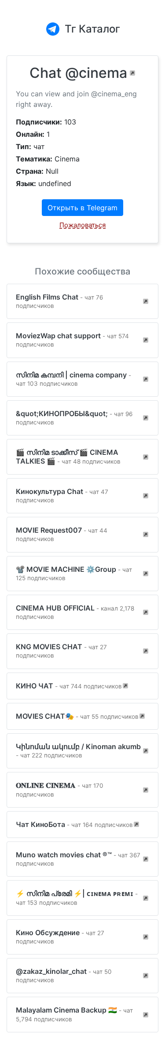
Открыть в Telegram (82, 207)
